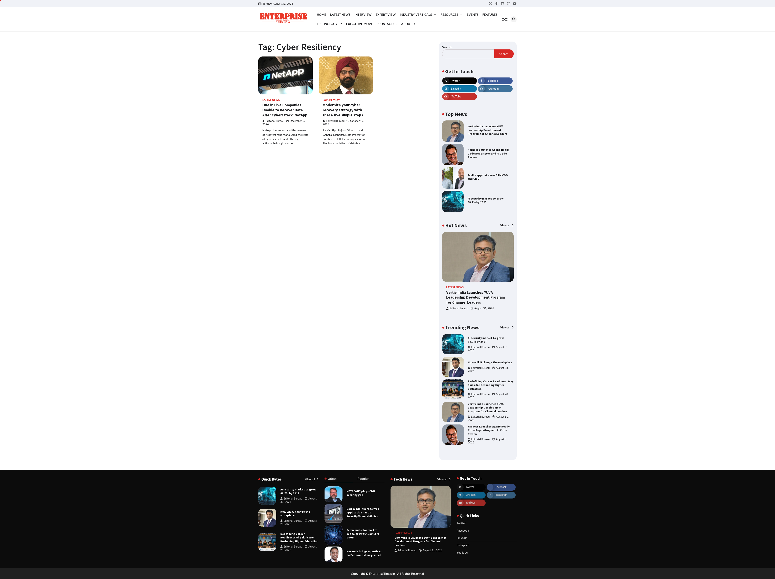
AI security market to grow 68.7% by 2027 (486, 200)
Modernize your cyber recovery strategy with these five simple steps (343, 109)
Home (321, 14)
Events (472, 14)
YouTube (462, 552)
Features (489, 14)
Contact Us (387, 24)
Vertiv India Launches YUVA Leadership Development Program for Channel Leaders (487, 130)
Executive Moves (360, 24)
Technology (327, 24)
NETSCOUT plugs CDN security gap (361, 493)
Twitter (461, 523)
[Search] (514, 19)
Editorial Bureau (275, 120)
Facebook (463, 530)
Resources (449, 14)
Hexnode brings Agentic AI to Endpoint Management (364, 553)
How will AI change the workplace (490, 362)
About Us (408, 24)
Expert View (386, 14)
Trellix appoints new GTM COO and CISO (488, 177)
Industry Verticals (416, 14)
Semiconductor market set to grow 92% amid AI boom (363, 533)
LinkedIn (462, 537)
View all (505, 225)
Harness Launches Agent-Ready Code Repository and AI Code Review (488, 153)
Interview (363, 14)
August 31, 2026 (484, 308)
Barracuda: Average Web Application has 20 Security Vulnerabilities (363, 512)
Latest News (340, 14)
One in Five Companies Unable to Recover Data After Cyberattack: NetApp (284, 109)
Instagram (463, 545)
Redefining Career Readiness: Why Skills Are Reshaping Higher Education (490, 385)
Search (447, 47)
